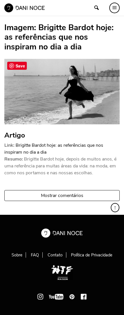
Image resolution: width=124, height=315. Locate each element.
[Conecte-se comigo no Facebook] (84, 296)
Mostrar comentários (62, 195)
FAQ (35, 255)
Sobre (17, 255)
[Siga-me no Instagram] (40, 296)
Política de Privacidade (91, 255)
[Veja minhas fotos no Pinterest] (72, 296)
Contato (55, 255)
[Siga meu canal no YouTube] (56, 296)
